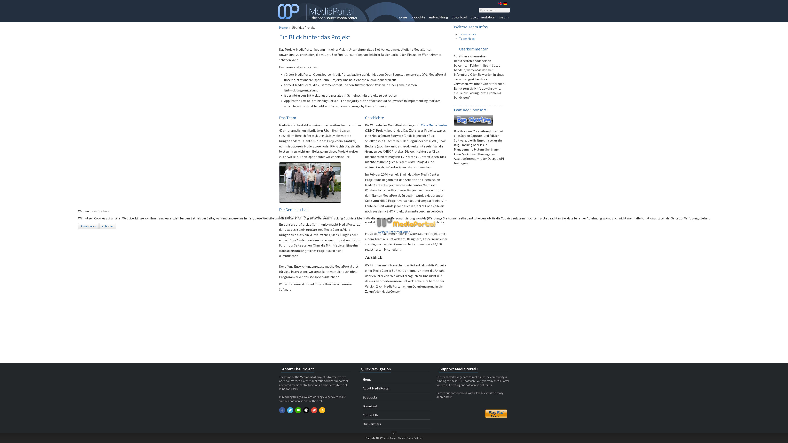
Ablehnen (107, 226)
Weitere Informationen (394, 232)
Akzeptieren (88, 226)
